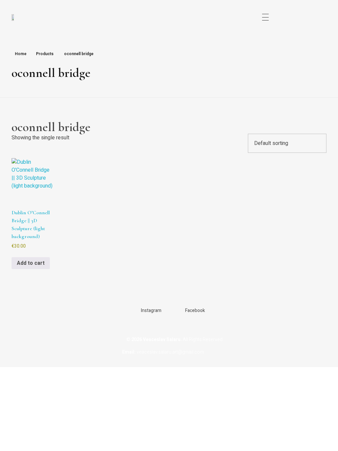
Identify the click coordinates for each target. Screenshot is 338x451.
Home (20, 54)
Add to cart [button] (31, 263)
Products (44, 54)
